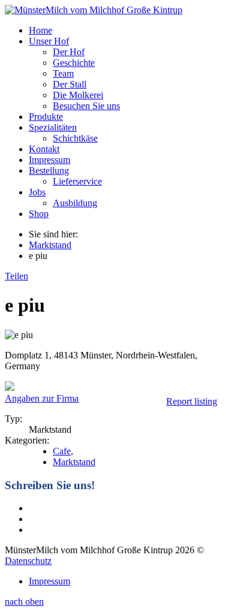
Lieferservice (77, 181)
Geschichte (74, 63)
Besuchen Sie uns (86, 106)
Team (63, 73)
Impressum (49, 160)
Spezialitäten (53, 127)
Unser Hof (49, 41)
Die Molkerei (78, 95)
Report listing (191, 401)
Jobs (37, 192)
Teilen (16, 276)
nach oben (24, 601)
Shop (39, 214)
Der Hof (69, 52)
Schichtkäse (75, 138)
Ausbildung (75, 203)
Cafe (62, 451)
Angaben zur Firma (42, 398)
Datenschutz (28, 561)
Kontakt (44, 149)
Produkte (46, 116)
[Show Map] (9, 387)
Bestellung (49, 170)
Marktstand (50, 245)
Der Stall (69, 84)
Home (40, 30)
